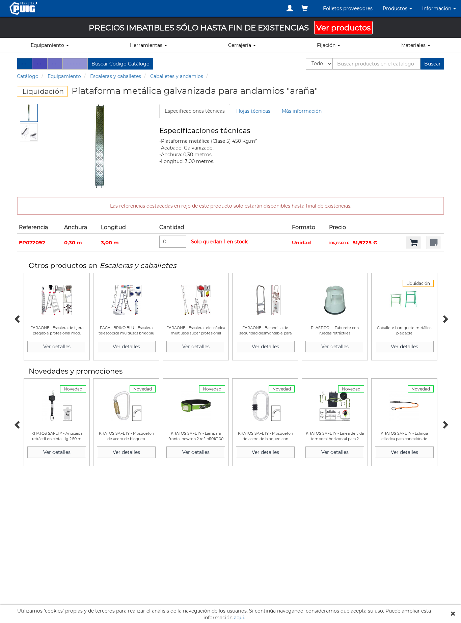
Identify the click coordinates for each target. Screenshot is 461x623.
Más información (302, 111)
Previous (16, 318)
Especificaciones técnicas (195, 111)
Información (437, 8)
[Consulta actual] (304, 8)
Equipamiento (64, 76)
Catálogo (27, 76)
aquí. (239, 618)
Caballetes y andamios (176, 76)
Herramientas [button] (147, 45)
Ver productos (343, 27)
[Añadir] (413, 242)
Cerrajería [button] (240, 45)
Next (444, 318)
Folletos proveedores (348, 8)
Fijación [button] (327, 45)
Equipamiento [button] (48, 45)
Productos (396, 8)
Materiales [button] (414, 45)
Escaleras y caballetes (115, 76)
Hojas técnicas (253, 111)
